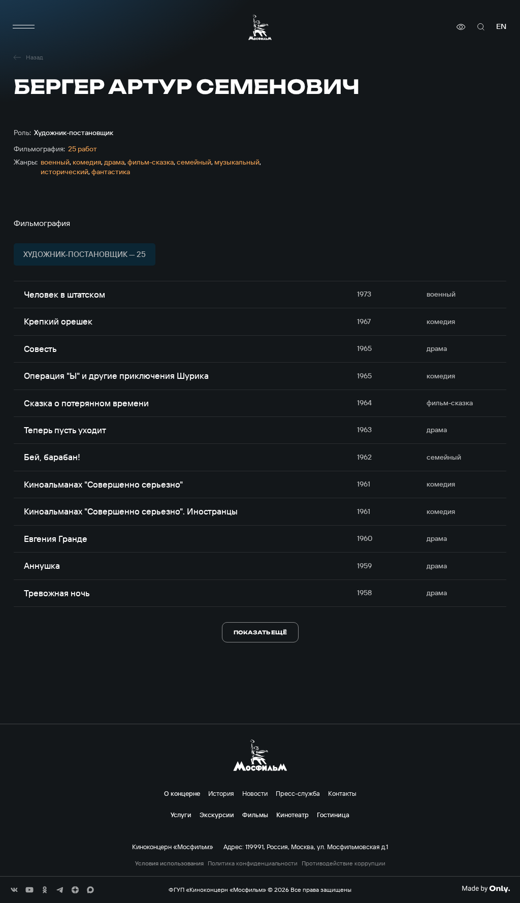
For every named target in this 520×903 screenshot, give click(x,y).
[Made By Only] (486, 889)
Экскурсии (217, 815)
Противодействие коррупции (343, 863)
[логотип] (260, 27)
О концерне (182, 793)
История (221, 793)
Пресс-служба (298, 793)
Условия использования (169, 863)
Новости (255, 793)
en (501, 26)
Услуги (181, 815)
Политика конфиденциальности (253, 863)
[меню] (24, 27)
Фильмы (255, 815)
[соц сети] (14, 890)
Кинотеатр (292, 815)
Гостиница (333, 815)
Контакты (342, 793)
